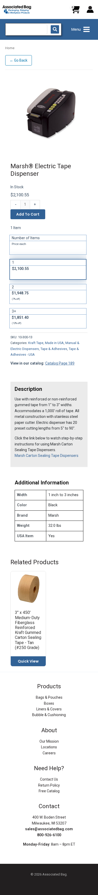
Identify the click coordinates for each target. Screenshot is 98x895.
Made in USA (54, 343)
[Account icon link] (90, 9)
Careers (49, 753)
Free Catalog (49, 791)
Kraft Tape (35, 343)
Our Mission (49, 741)
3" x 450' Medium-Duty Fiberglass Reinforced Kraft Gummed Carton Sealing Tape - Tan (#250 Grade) (28, 630)
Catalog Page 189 (59, 363)
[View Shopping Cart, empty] (75, 11)
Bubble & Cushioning (49, 715)
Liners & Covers (49, 709)
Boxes (49, 703)
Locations (49, 747)
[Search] (55, 29)
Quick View (28, 661)
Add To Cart (27, 214)
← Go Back (18, 60)
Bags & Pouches (49, 697)
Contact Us (49, 779)
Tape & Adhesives (54, 349)
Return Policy (49, 785)
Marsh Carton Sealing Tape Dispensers (46, 455)
